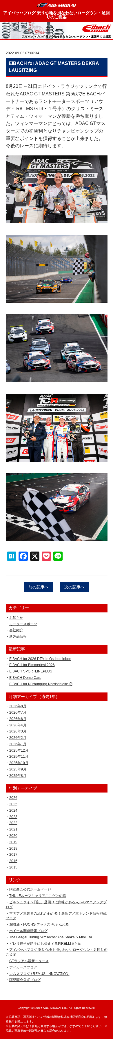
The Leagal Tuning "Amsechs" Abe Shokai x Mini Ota (50, 937)
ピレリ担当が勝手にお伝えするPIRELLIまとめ (45, 944)
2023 (13, 817)
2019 (13, 842)
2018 (13, 848)
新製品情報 (18, 636)
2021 (13, 829)
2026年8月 (17, 706)
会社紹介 (16, 630)
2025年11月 (18, 757)
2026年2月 (17, 738)
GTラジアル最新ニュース (29, 961)
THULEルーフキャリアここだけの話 (37, 896)
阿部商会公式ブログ (25, 980)
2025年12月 (18, 750)
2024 (13, 810)
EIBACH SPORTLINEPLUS (30, 671)
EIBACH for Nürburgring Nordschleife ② (40, 684)
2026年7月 (17, 712)
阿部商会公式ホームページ (30, 889)
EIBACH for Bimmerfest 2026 (32, 665)
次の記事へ (74, 587)
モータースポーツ (23, 624)
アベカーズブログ (23, 967)
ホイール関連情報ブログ (28, 931)
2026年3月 (17, 731)
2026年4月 (17, 725)
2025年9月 (17, 769)
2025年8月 (17, 776)
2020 (13, 836)
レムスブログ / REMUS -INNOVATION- (39, 974)
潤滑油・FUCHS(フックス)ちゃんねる (39, 924)
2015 (13, 867)
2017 (13, 855)
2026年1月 (17, 744)
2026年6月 (17, 719)
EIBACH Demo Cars (25, 678)
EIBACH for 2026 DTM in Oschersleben (40, 659)
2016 (13, 861)
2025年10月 (18, 763)
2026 (13, 798)
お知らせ (16, 618)
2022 (13, 823)
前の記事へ (38, 587)
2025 (13, 804)
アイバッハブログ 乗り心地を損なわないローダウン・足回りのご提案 (56, 14)
